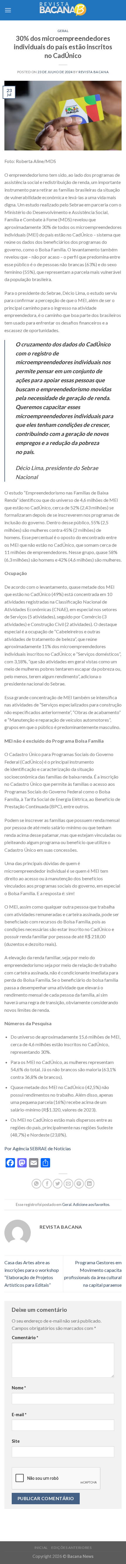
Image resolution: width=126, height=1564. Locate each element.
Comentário (25, 1337)
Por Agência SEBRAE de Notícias (37, 1148)
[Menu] (7, 10)
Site (16, 1441)
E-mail (19, 1414)
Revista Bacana (94, 72)
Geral (63, 31)
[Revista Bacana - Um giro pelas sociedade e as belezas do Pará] (63, 10)
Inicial (41, 1547)
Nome (19, 1387)
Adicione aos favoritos (91, 1204)
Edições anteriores (71, 1547)
